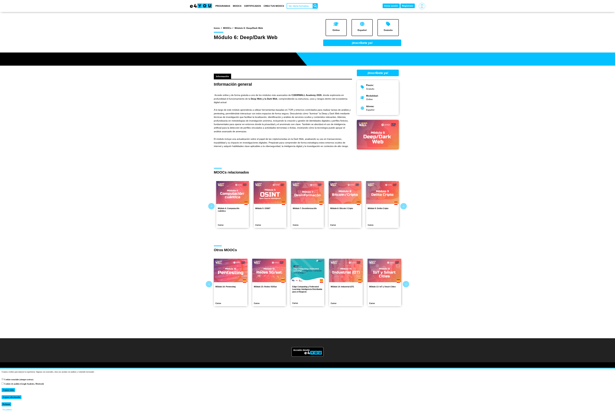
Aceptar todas (8, 390)
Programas (222, 6)
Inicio (217, 28)
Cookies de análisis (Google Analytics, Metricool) (24, 384)
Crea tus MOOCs (274, 6)
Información (222, 76)
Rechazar (6, 404)
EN (422, 5)
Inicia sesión (391, 5)
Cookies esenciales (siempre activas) (18, 379)
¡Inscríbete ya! (362, 43)
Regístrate (407, 5)
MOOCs (237, 6)
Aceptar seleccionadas (11, 397)
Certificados (252, 6)
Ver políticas (7, 410)
